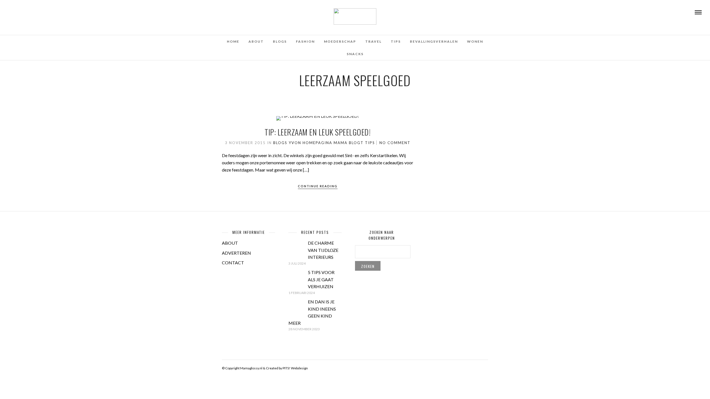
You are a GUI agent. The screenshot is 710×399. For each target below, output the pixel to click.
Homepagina (317, 142)
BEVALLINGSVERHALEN (434, 41)
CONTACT (233, 262)
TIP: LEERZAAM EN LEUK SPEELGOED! (318, 132)
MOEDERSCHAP (340, 41)
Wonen (475, 41)
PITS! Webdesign (295, 368)
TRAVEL (373, 41)
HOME (233, 41)
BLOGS (280, 41)
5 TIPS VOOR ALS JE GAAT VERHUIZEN (321, 279)
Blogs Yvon (287, 142)
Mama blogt (349, 142)
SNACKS (355, 54)
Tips (370, 142)
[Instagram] (33, 11)
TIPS (396, 41)
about (256, 41)
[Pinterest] (25, 11)
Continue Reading (318, 186)
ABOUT (230, 242)
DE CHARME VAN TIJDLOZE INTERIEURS (323, 250)
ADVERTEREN (236, 252)
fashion (305, 41)
